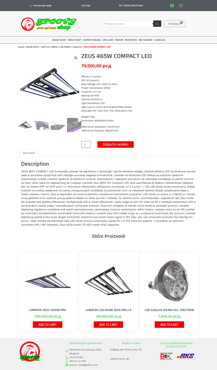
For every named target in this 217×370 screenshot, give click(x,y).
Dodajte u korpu (115, 144)
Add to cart (47, 324)
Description (29, 153)
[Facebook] (172, 6)
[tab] (29, 152)
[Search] (157, 23)
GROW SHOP (32, 47)
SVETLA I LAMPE (49, 47)
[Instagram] (181, 6)
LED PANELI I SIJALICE (70, 47)
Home (21, 47)
